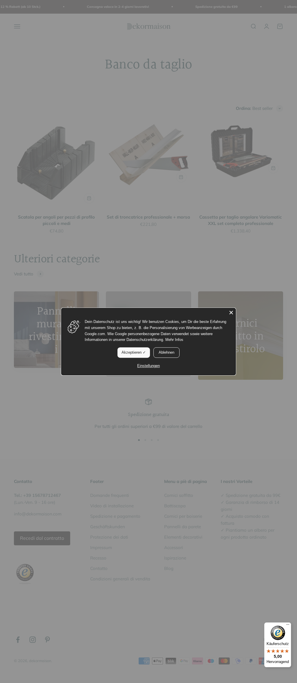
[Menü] (287, 625)
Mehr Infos (174, 340)
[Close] (231, 312)
